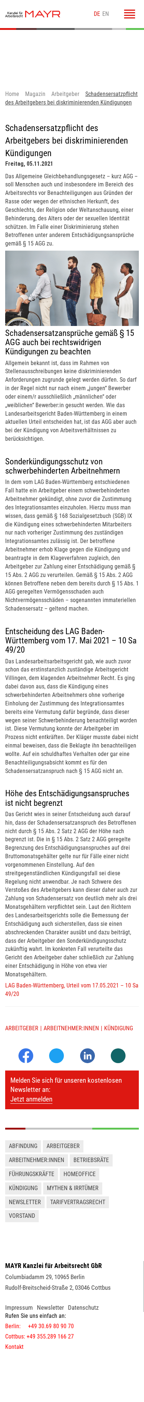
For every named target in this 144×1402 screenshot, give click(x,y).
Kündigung (118, 1028)
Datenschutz (83, 1307)
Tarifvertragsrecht (77, 1202)
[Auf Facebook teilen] (25, 1061)
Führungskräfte (31, 1174)
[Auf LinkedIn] (87, 1061)
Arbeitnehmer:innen (71, 1028)
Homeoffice (80, 1174)
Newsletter (25, 1202)
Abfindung (23, 1146)
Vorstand (22, 1215)
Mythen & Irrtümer (73, 1188)
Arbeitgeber (21, 1028)
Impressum (19, 1307)
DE (97, 13)
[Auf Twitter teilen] (56, 1056)
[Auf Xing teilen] (118, 1056)
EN (105, 13)
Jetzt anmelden (31, 1099)
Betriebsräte (91, 1160)
